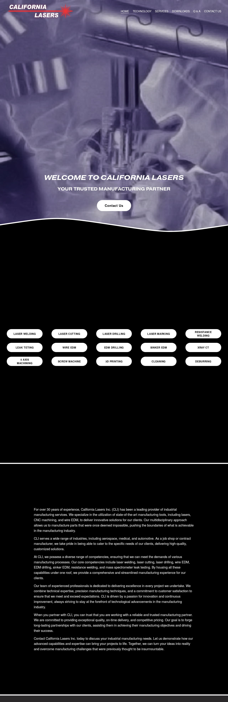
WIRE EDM (69, 347)
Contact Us (114, 205)
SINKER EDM (158, 347)
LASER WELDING (25, 334)
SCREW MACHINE (69, 361)
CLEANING (159, 361)
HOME (125, 11)
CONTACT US (212, 11)
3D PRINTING (114, 361)
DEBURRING (203, 361)
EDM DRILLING (114, 347)
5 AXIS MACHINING (24, 361)
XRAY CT (203, 347)
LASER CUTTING (69, 334)
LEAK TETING (25, 347)
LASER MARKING (158, 334)
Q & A (196, 11)
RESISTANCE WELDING (203, 333)
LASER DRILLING (114, 334)
